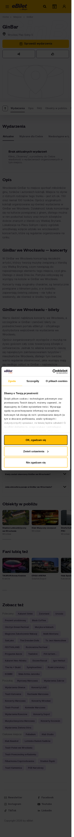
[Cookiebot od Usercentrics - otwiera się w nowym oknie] (52, 371)
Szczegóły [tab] (33, 381)
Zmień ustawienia (33, 451)
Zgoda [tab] (12, 381)
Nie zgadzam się (36, 462)
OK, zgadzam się (36, 440)
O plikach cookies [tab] (56, 381)
